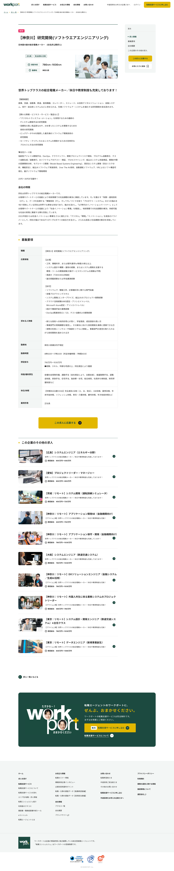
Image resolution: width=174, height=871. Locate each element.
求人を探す (22, 779)
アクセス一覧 (60, 806)
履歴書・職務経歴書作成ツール (30, 811)
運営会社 (140, 794)
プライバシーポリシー (145, 774)
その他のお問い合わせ (108, 787)
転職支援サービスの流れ (27, 793)
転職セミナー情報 (62, 778)
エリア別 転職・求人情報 (27, 797)
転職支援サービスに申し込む (111, 793)
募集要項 (131, 41)
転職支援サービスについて (28, 788)
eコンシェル (23, 815)
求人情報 (132, 37)
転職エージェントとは (26, 820)
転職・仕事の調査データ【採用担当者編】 (71, 796)
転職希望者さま (106, 778)
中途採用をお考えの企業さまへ (112, 798)
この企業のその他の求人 (137, 50)
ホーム (6, 12)
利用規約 (140, 779)
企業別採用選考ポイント (64, 787)
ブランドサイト (61, 815)
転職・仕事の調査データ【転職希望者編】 (71, 791)
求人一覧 (14, 12)
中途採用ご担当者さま (108, 782)
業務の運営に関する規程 (146, 784)
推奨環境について (144, 789)
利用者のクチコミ (25, 806)
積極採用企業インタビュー (65, 782)
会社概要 (131, 46)
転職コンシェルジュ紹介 (27, 802)
